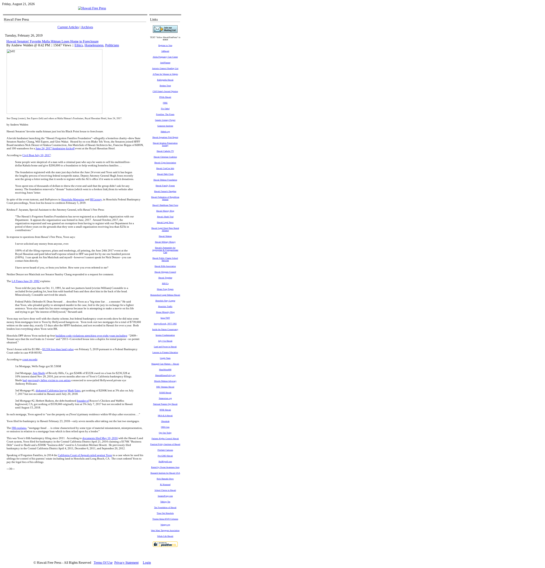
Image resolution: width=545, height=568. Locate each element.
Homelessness (94, 45)
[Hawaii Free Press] (92, 8)
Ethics (79, 45)
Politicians (112, 45)
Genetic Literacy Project (165, 120)
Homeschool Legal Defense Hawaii (165, 295)
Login (147, 562)
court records (29, 359)
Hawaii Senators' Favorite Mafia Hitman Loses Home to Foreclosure (52, 41)
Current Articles (68, 27)
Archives (87, 27)
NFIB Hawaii (165, 410)
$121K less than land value (58, 349)
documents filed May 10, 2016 (100, 438)
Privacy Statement (126, 562)
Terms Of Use (103, 562)
